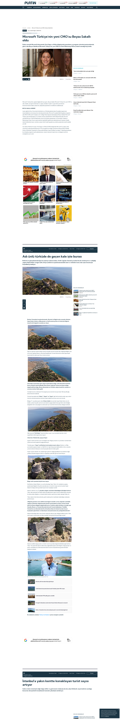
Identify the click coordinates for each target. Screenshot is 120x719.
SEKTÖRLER (61, 7)
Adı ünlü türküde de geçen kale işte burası (52, 256)
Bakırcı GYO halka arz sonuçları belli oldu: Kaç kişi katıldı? (85, 77)
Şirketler (29, 27)
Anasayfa (24, 27)
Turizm (91, 673)
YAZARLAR (77, 7)
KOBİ (72, 7)
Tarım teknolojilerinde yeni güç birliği (81, 70)
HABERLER (29, 7)
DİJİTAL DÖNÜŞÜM (53, 7)
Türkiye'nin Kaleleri (44, 614)
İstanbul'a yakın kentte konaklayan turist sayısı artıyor (55, 682)
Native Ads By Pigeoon (68, 164)
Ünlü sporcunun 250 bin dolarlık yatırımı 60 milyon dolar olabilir (85, 94)
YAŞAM (67, 7)
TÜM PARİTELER (92, 3)
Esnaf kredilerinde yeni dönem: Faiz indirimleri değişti (84, 110)
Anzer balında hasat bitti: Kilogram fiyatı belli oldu (84, 101)
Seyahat (92, 248)
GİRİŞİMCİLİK (45, 7)
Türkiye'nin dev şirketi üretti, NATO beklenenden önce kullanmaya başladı (85, 86)
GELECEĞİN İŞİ (90, 7)
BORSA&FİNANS (37, 7)
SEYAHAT (83, 7)
